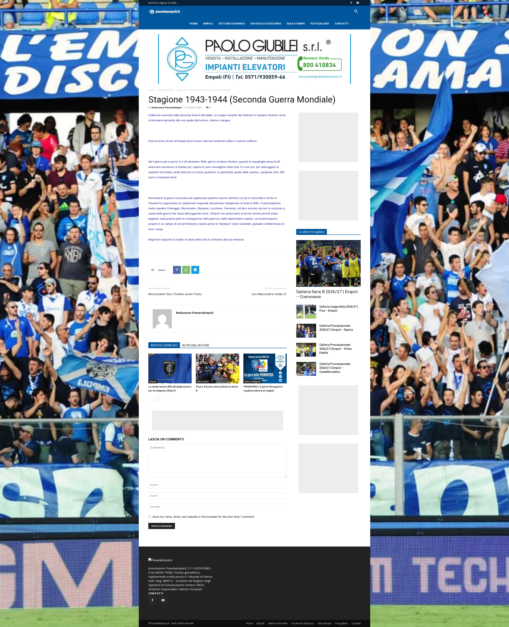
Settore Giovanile (232, 23)
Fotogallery (319, 23)
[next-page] (157, 398)
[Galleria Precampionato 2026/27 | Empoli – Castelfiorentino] (306, 369)
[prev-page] (150, 398)
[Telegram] (195, 270)
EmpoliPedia (166, 90)
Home (194, 23)
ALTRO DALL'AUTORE (195, 345)
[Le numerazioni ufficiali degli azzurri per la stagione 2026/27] (170, 368)
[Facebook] (351, 3)
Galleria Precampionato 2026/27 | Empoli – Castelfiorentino (335, 367)
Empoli (208, 23)
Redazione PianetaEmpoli (167, 107)
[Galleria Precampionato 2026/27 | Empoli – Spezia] (306, 331)
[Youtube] (358, 3)
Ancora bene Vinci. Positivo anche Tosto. (175, 294)
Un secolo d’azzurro (265, 23)
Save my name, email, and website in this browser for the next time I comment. (204, 516)
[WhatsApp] (186, 270)
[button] (356, 12)
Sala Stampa (296, 23)
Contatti (341, 23)
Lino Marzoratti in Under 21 (269, 294)
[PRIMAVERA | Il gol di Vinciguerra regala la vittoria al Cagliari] (265, 368)
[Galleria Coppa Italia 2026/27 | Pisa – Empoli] (306, 312)
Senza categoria (253, 381)
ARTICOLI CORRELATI (164, 345)
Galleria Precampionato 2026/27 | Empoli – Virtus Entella (335, 348)
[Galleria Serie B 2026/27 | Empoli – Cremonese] (328, 263)
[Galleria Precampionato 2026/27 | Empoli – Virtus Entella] (306, 350)
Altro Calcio (203, 381)
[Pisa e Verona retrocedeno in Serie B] (217, 368)
